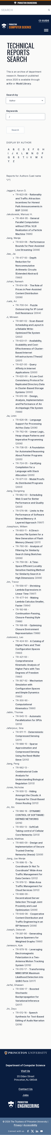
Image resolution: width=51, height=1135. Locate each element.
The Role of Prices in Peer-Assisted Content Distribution (28, 289)
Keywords (12, 111)
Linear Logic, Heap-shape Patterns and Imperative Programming (29, 435)
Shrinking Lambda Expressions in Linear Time (28, 589)
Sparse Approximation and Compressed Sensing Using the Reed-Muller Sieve (27, 751)
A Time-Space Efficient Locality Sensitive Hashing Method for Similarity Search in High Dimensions (29, 570)
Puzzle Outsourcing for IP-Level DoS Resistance (29, 309)
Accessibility (30, 1125)
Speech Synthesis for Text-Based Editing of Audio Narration (29, 1016)
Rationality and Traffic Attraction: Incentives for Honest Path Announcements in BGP (28, 202)
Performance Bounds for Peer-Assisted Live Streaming (30, 246)
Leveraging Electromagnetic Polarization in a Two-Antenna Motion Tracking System (29, 957)
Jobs (26, 1095)
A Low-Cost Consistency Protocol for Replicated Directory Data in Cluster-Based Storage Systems (29, 384)
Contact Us (26, 1089)
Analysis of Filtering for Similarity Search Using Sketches (28, 550)
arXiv (9, 83)
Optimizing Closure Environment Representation (28, 629)
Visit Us (25, 1071)
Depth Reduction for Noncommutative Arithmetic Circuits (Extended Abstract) (26, 265)
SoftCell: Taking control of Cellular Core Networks (29, 830)
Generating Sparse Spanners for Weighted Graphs (28, 937)
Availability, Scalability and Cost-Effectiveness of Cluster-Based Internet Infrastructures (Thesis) (29, 348)
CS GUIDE (44, 20)
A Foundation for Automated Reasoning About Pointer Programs (29, 451)
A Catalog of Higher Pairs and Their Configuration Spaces (29, 645)
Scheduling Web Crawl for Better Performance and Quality (29, 498)
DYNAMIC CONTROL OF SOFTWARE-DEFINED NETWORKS (30, 815)
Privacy (18, 1125)
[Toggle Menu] (46, 30)
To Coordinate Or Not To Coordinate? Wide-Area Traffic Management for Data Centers (28, 870)
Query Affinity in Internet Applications (25, 368)
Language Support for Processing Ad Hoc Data (28, 423)
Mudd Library (23, 83)
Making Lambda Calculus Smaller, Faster (29, 601)
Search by (12, 94)
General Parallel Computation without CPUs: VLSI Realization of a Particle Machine (28, 226)
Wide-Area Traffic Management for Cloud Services (28, 886)
